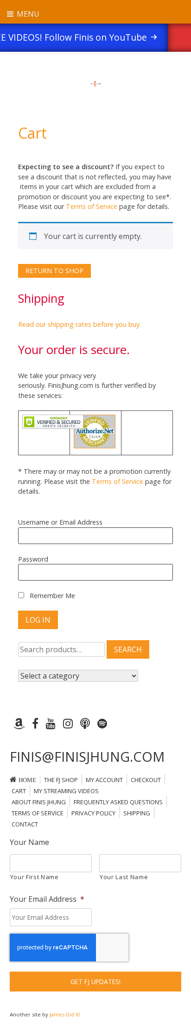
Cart (19, 791)
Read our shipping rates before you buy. (79, 324)
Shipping (136, 813)
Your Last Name (124, 877)
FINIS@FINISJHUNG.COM (87, 756)
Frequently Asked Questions (118, 802)
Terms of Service (91, 206)
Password (33, 559)
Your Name (29, 842)
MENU (27, 14)
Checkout (146, 780)
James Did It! (65, 1014)
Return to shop (54, 270)
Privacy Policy (93, 813)
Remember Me (51, 595)
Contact (25, 824)
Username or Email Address (60, 522)
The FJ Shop (61, 780)
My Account (104, 780)
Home (27, 780)
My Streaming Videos (66, 791)
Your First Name (34, 877)
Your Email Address (47, 899)
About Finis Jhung (39, 802)
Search (128, 649)
